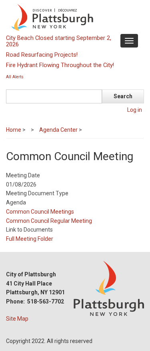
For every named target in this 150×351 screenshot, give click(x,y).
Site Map (17, 318)
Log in (134, 110)
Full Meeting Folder (29, 239)
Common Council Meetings (40, 211)
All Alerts (15, 76)
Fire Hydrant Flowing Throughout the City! (60, 65)
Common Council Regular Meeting (49, 221)
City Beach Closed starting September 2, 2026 (58, 41)
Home (13, 130)
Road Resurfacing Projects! (42, 54)
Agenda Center (58, 130)
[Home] (74, 17)
